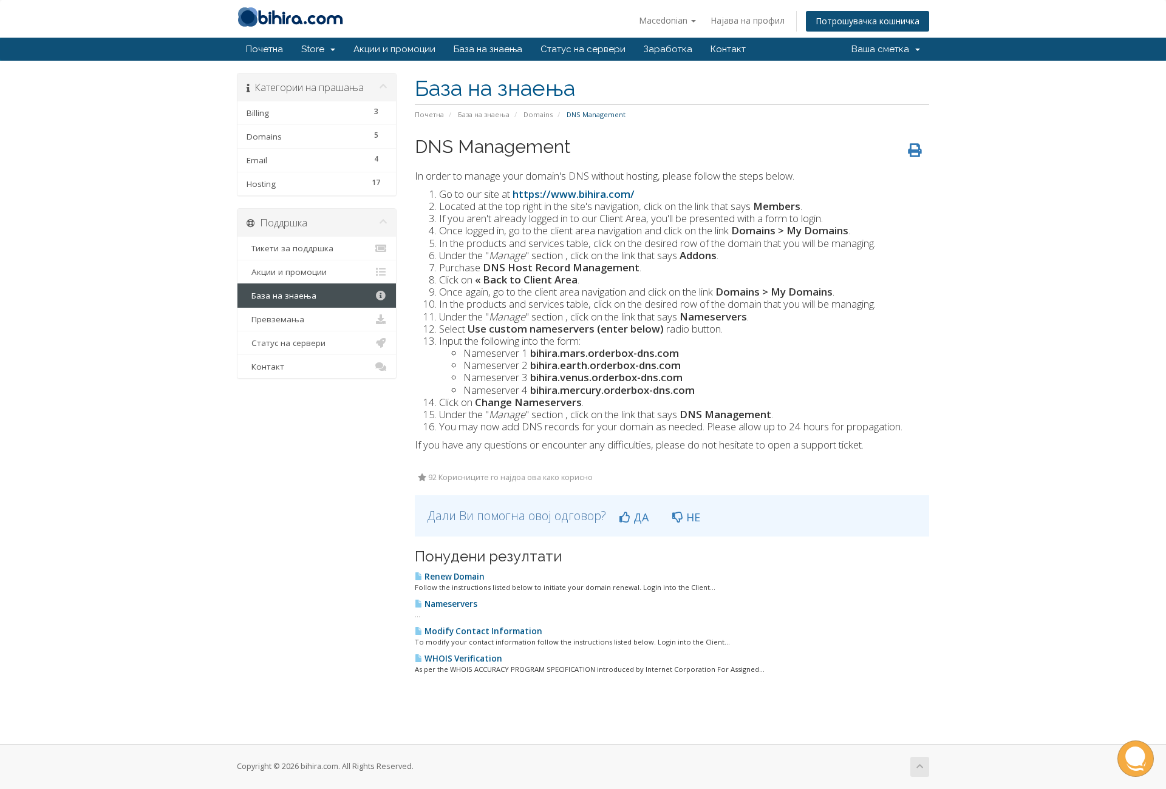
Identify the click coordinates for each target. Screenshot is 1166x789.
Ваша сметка (882, 49)
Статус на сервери (583, 49)
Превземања (275, 319)
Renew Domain (454, 576)
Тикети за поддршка (290, 248)
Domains (538, 114)
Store (315, 49)
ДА (639, 517)
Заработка (668, 49)
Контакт (728, 49)
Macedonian (664, 20)
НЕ (691, 517)
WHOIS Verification (462, 658)
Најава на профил (748, 20)
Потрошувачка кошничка (867, 21)
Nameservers (450, 603)
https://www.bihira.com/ (574, 194)
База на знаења (488, 49)
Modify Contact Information (482, 631)
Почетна (264, 49)
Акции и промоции (394, 49)
